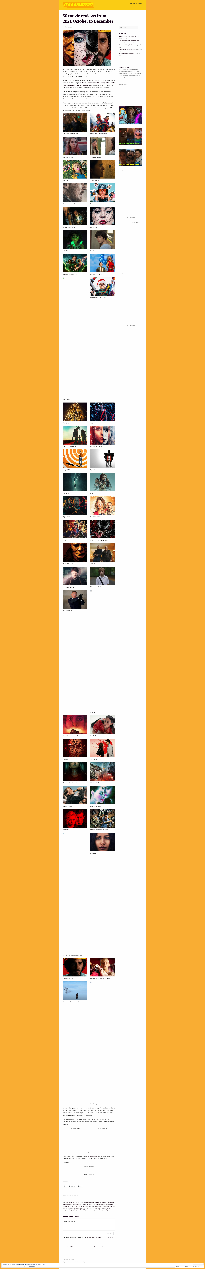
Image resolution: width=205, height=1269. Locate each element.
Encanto (82, 1202)
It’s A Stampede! (92, 1156)
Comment (109, 1233)
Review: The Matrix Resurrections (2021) (68, 1246)
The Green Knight (72, 1208)
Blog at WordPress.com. (68, 1262)
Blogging (71, 1210)
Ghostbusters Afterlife (93, 1202)
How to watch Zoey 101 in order (127, 45)
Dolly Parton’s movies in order (126, 53)
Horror (70, 1204)
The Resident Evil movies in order (127, 49)
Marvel (100, 1204)
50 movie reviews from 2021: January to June (95, 83)
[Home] (79, 5)
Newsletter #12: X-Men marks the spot (129, 36)
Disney (74, 1202)
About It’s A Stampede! (136, 3)
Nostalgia (82, 1210)
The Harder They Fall (82, 1208)
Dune (77, 1202)
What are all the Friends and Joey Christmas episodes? (102, 1246)
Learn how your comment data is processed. (100, 1237)
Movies (72, 1206)
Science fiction (102, 1206)
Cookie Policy (32, 1266)
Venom (108, 1208)
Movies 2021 (77, 1206)
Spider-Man (109, 1206)
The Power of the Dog (100, 1208)
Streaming (105, 1210)
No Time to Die (84, 1206)
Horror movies (76, 1204)
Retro (96, 1206)
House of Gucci (84, 1204)
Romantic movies (90, 1210)
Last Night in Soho (93, 1204)
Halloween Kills (103, 1202)
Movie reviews (106, 1204)
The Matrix (91, 1208)
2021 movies (69, 1202)
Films (85, 1202)
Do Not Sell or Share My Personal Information (84, 1262)
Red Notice (91, 1206)
